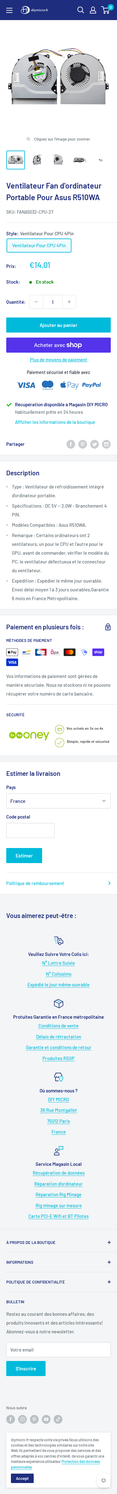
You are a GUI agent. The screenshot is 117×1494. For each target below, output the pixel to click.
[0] (106, 10)
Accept (22, 1478)
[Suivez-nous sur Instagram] (22, 1419)
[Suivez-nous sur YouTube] (46, 1419)
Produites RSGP (58, 1058)
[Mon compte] (93, 10)
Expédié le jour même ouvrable (58, 984)
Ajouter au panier (58, 325)
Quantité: (16, 302)
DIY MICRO (58, 1099)
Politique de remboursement (35, 883)
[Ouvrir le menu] (9, 10)
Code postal (18, 816)
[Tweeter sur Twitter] (94, 443)
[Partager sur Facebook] (70, 443)
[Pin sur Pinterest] (82, 443)
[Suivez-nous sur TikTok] (58, 1419)
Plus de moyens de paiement (58, 359)
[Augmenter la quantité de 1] (69, 301)
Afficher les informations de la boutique (55, 422)
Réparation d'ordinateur (58, 1184)
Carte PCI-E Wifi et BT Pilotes (58, 1216)
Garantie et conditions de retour (58, 1047)
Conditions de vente (58, 1025)
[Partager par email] (106, 443)
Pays (11, 787)
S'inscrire (26, 1368)
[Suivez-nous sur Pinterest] (34, 1419)
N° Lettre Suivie (58, 963)
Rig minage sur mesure (59, 1205)
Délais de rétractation (58, 1036)
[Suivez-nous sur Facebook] (10, 1419)
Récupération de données (59, 1173)
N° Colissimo (58, 974)
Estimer (24, 855)
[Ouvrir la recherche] (80, 10)
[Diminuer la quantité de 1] (36, 301)
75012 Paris (58, 1121)
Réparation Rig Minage (58, 1194)
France (58, 1131)
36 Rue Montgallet (58, 1110)
